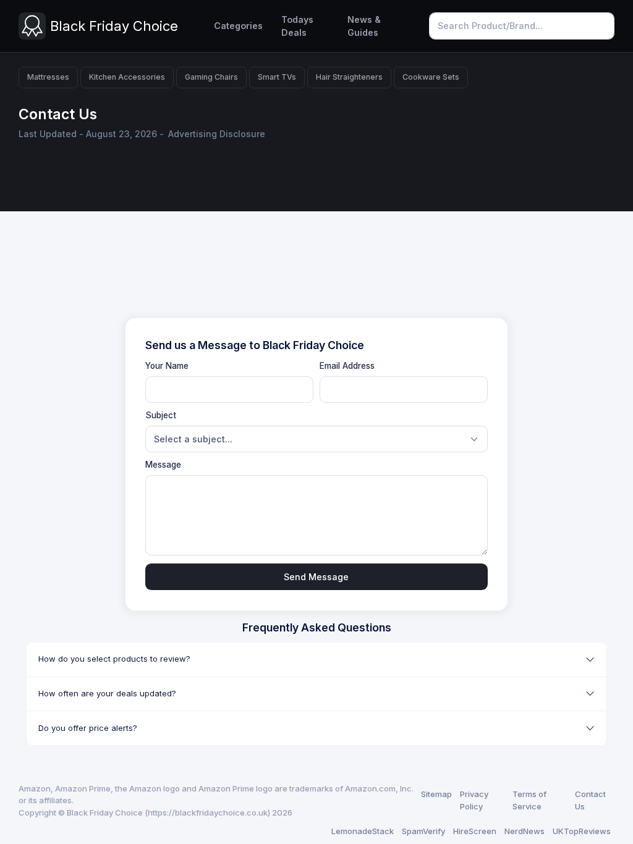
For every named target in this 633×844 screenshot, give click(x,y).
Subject (160, 415)
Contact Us (590, 800)
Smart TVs (277, 77)
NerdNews (524, 831)
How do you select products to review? (114, 659)
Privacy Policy (474, 800)
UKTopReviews (582, 831)
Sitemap (436, 794)
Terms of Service (529, 800)
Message (163, 465)
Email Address (347, 366)
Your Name (167, 366)
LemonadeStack (362, 831)
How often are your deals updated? (107, 693)
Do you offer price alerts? (87, 728)
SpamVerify (423, 831)
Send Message (316, 577)
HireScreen (474, 831)
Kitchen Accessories (127, 77)
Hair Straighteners (349, 77)
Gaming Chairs (211, 77)
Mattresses (48, 77)
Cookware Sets (430, 77)
